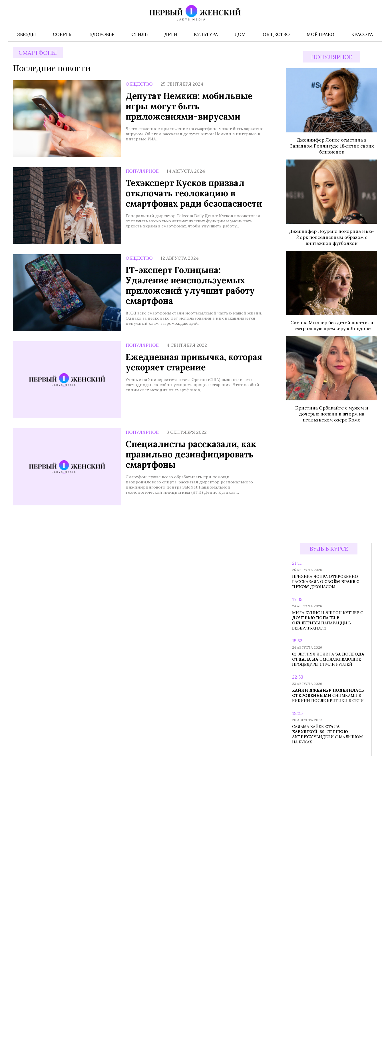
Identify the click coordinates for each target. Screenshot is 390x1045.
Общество (139, 84)
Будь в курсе (329, 548)
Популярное (142, 171)
